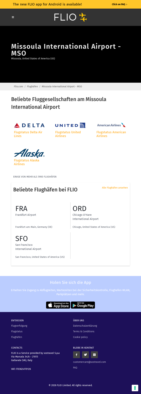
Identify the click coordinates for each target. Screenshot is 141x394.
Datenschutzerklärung (85, 325)
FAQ (75, 367)
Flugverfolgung (19, 325)
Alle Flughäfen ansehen (115, 187)
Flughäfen (32, 86)
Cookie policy (80, 337)
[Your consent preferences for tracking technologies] (135, 388)
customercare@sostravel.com (89, 362)
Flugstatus (17, 331)
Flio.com (18, 86)
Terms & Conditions (83, 331)
